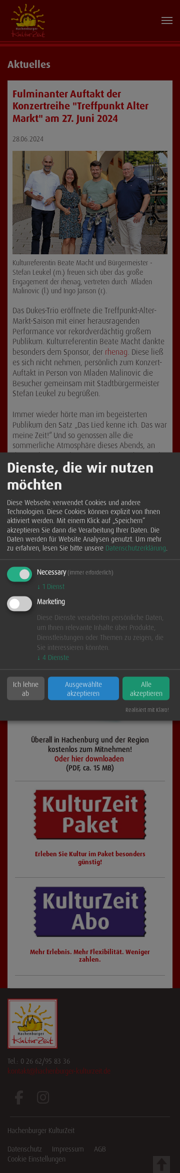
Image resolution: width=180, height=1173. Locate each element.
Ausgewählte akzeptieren (83, 688)
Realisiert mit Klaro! (147, 709)
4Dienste (53, 656)
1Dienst (50, 586)
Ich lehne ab (25, 688)
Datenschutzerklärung (136, 547)
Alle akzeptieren (146, 688)
